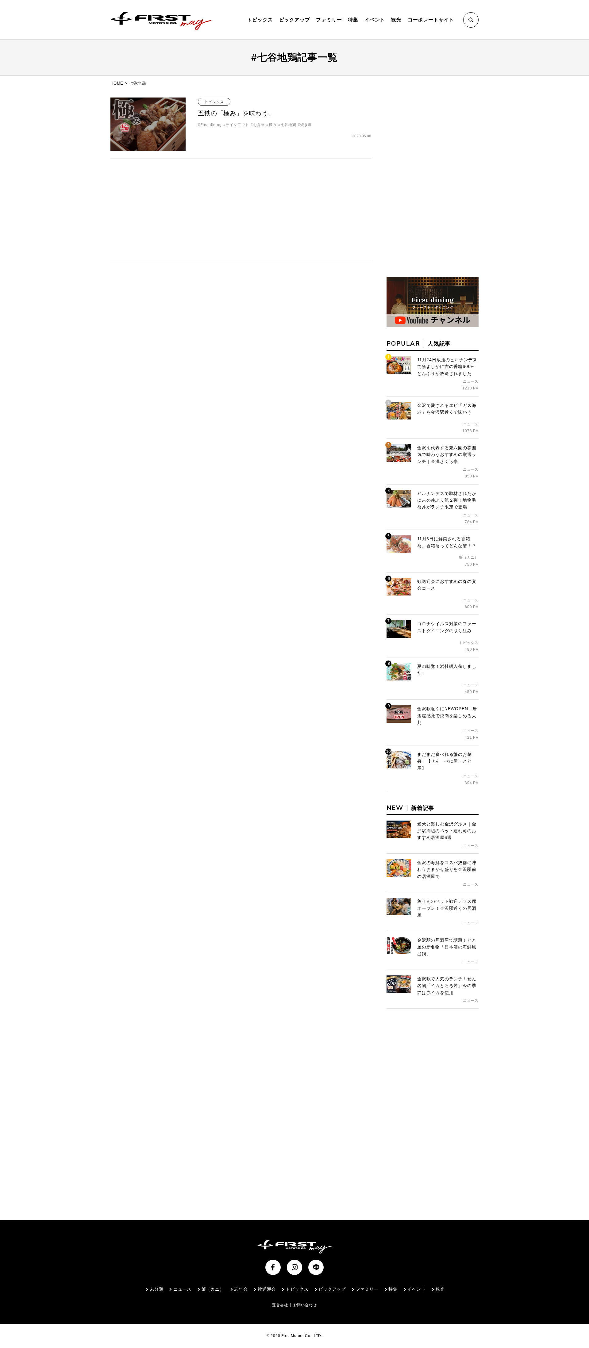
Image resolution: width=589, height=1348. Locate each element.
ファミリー (329, 19)
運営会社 (280, 1305)
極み (272, 125)
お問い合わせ (305, 1305)
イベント (374, 19)
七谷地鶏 (288, 125)
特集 (353, 19)
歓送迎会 (267, 1289)
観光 (396, 19)
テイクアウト (237, 125)
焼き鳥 (306, 125)
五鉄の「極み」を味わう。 (236, 113)
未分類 (156, 1289)
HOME (116, 83)
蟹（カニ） (213, 1289)
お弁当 (259, 125)
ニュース (182, 1289)
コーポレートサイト (431, 19)
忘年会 (241, 1289)
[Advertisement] (240, 209)
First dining (210, 125)
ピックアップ (294, 19)
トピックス (260, 19)
